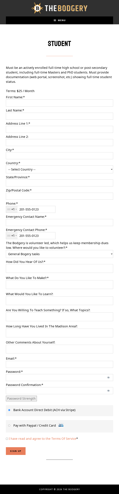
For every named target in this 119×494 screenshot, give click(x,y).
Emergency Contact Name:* (26, 217)
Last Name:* (15, 110)
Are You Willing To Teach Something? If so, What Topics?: (48, 310)
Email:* (11, 358)
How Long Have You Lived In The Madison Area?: (42, 326)
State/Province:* (18, 177)
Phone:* (12, 203)
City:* (10, 150)
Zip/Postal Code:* (19, 190)
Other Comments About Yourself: (30, 342)
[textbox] (30, 209)
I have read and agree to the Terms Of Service (42, 438)
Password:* (14, 372)
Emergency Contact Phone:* (26, 230)
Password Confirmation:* (24, 385)
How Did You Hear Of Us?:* (25, 262)
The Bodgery (59, 8)
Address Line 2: (17, 137)
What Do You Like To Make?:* (27, 278)
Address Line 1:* (18, 123)
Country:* (13, 163)
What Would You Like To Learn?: (29, 294)
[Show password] (108, 377)
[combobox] (12, 209)
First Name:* (15, 97)
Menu (62, 20)
